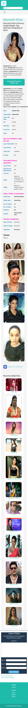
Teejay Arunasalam (14, 604)
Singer (13, 696)
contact (14, 687)
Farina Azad (14, 452)
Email (3, 664)
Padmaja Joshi (14, 531)
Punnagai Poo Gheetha (14, 498)
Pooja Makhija (14, 435)
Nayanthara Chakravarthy (14, 479)
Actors (13, 692)
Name (4, 660)
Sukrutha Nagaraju (14, 558)
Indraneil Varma (14, 584)
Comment (14, 641)
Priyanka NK (14, 626)
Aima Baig (14, 392)
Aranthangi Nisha (14, 418)
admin (9, 366)
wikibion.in (19, 706)
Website (3, 668)
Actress (21, 366)
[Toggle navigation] (4, 12)
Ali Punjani (14, 514)
